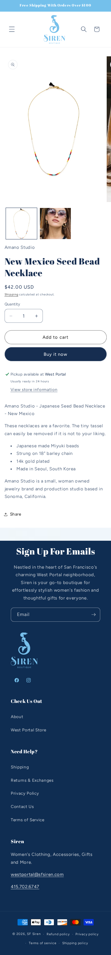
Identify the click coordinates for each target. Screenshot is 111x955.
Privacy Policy (25, 793)
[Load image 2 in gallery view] (55, 223)
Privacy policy (87, 934)
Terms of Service (27, 819)
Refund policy (58, 934)
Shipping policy (75, 943)
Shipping (11, 294)
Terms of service (42, 943)
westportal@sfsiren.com (37, 874)
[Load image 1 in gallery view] (21, 223)
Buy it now (56, 354)
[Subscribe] (93, 615)
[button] (11, 29)
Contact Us (22, 806)
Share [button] (15, 514)
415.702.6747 (25, 886)
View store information (34, 389)
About (17, 716)
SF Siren (34, 934)
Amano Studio (20, 247)
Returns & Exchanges (32, 780)
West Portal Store (28, 729)
